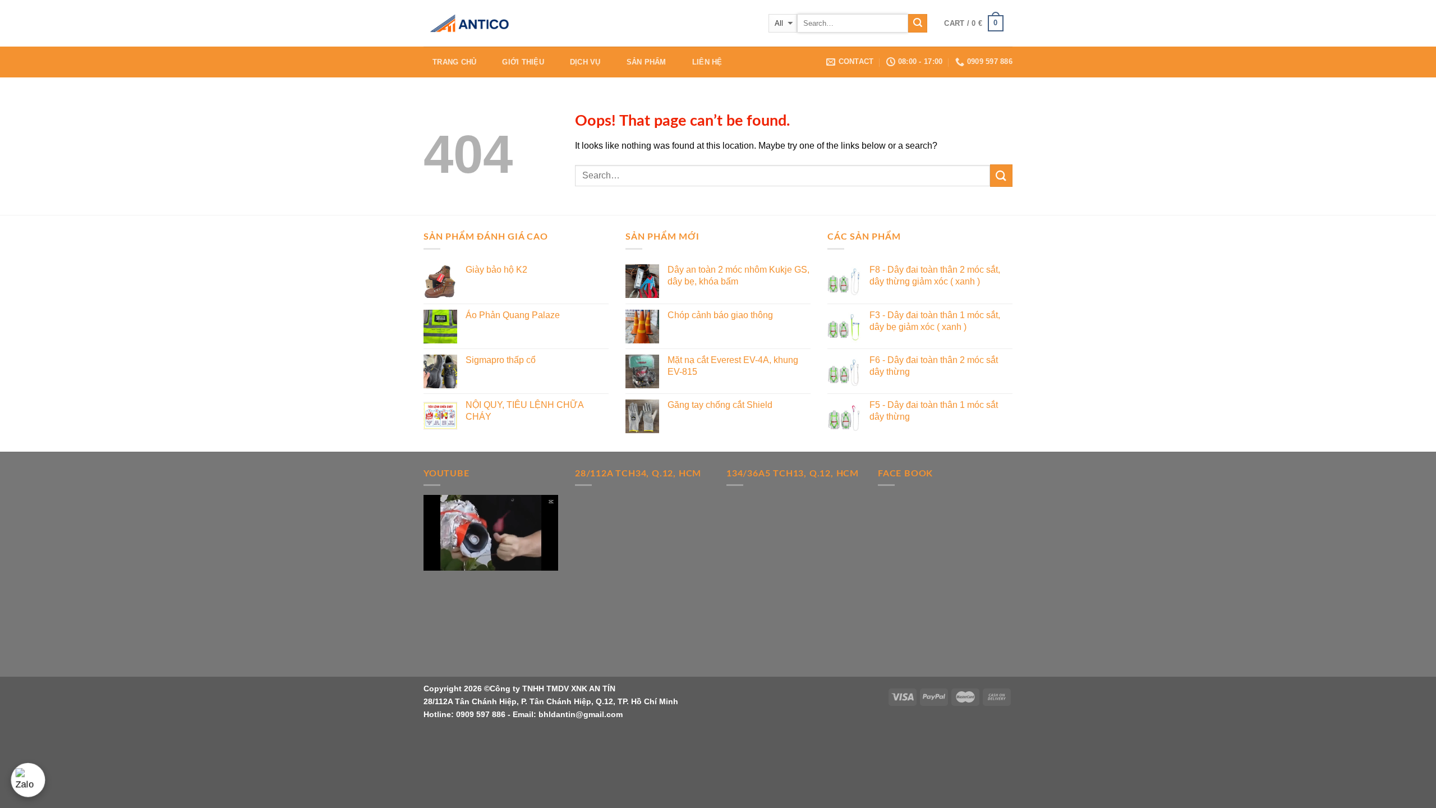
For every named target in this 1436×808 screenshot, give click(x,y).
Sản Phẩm (646, 62)
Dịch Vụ (585, 62)
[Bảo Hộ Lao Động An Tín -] (480, 23)
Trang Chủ (454, 62)
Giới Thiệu (523, 62)
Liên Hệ (707, 62)
